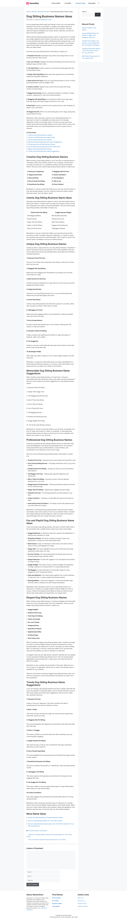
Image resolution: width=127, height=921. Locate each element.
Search (84, 11)
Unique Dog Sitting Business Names (40, 140)
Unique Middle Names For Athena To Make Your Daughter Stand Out (90, 35)
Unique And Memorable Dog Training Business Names (45, 817)
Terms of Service (83, 906)
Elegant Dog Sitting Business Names (40, 149)
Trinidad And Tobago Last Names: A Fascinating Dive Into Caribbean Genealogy (91, 43)
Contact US (81, 900)
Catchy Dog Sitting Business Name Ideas (41, 137)
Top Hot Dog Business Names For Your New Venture (45, 821)
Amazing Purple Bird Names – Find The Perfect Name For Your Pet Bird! (91, 51)
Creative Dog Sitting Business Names (40, 135)
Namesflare (34, 3)
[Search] (98, 14)
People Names (56, 3)
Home (28, 11)
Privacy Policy (82, 903)
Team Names (91, 3)
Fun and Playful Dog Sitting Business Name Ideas (44, 146)
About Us (80, 898)
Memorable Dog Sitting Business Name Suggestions (45, 142)
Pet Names (68, 3)
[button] (99, 3)
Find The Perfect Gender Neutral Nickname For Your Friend (47, 839)
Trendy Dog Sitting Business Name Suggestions (43, 151)
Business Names (80, 3)
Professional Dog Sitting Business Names (41, 144)
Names (34, 11)
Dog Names (43, 830)
